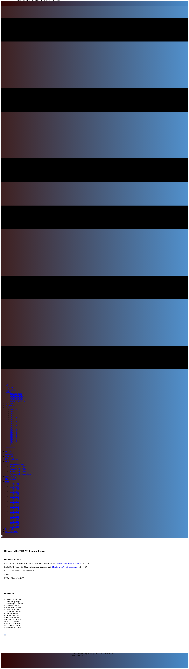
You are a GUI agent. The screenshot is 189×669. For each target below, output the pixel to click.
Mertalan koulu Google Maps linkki (68, 563)
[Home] (94, 537)
